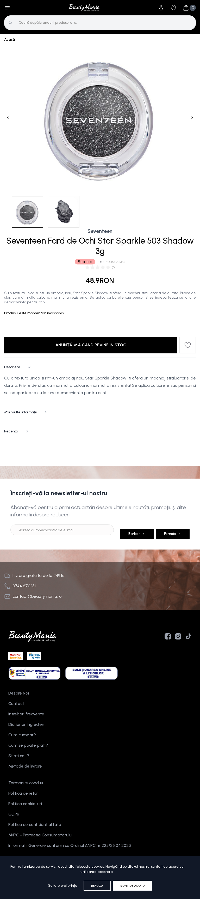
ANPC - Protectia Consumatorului (40, 834)
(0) (114, 267)
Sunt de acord (132, 886)
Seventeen (100, 231)
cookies (97, 866)
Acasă (9, 39)
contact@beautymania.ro (36, 596)
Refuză (97, 886)
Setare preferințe (62, 885)
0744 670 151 (24, 585)
